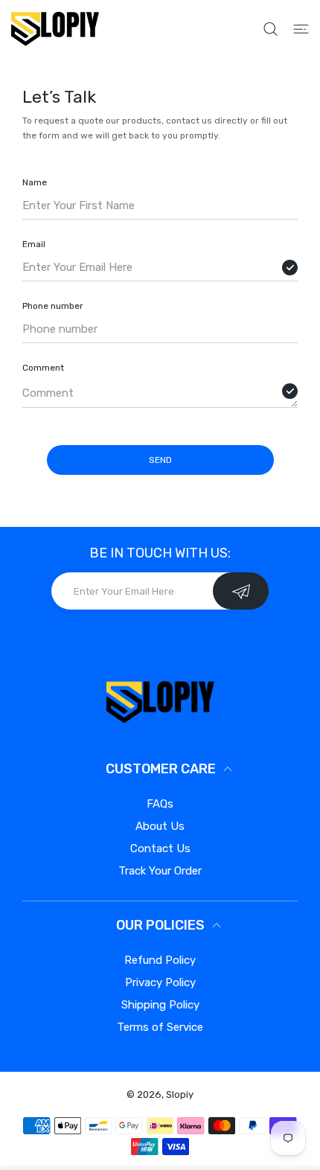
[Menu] (301, 29)
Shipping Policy (160, 1004)
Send (160, 460)
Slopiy (179, 1094)
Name (34, 182)
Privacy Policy (160, 982)
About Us (160, 826)
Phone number (52, 306)
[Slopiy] (55, 28)
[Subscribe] (241, 591)
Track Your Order (160, 871)
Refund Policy (160, 960)
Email (33, 244)
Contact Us (160, 848)
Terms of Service (160, 1027)
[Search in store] (270, 29)
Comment (43, 367)
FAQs (160, 804)
